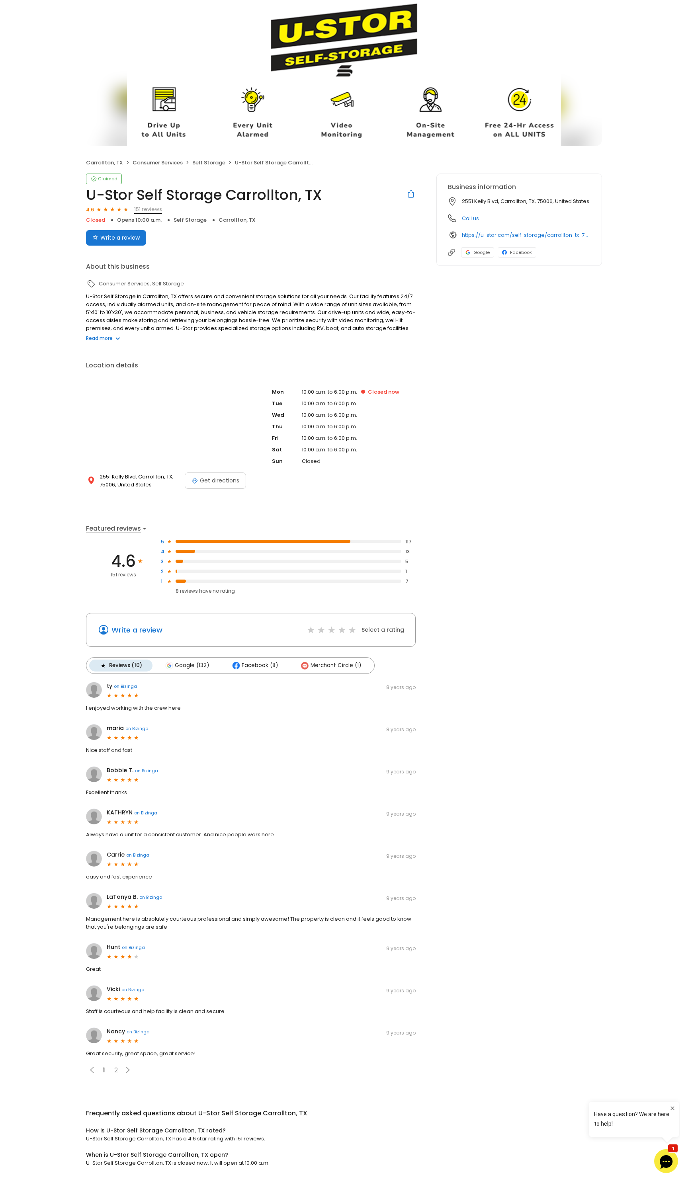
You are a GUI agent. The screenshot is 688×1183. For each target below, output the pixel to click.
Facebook (521, 252)
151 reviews (148, 209)
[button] (127, 1070)
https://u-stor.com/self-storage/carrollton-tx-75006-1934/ (526, 235)
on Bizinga (125, 686)
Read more (99, 338)
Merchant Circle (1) (336, 665)
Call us (470, 218)
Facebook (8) (260, 665)
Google (481, 252)
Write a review (120, 238)
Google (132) (192, 665)
